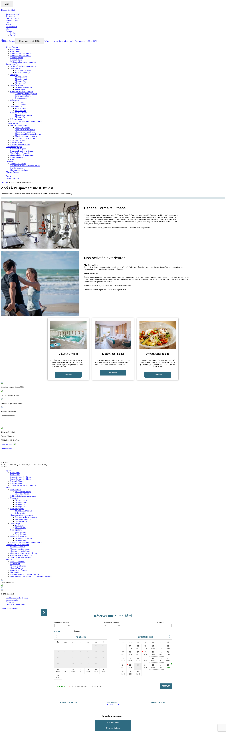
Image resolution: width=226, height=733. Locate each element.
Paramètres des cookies (9, 608)
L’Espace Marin (16, 119)
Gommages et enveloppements (21, 92)
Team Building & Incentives (20, 153)
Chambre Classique (22, 128)
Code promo (159, 622)
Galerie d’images (12, 20)
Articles (8, 25)
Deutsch (13, 35)
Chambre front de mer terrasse (26, 136)
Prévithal (9, 559)
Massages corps (21, 77)
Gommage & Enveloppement (26, 94)
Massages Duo (20, 81)
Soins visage (19, 102)
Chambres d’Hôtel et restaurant (17, 545)
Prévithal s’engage (12, 18)
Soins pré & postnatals (18, 113)
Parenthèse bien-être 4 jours (20, 53)
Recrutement (10, 16)
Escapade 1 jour (16, 60)
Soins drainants (20, 111)
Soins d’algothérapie (22, 73)
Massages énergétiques (23, 87)
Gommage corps (21, 98)
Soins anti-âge (20, 104)
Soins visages (15, 100)
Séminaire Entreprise (18, 149)
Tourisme (9, 162)
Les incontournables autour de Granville (25, 166)
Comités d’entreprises (18, 566)
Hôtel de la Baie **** (14, 123)
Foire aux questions (17, 562)
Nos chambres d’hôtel (18, 126)
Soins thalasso (15, 68)
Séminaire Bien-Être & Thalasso (22, 151)
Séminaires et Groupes (18, 570)
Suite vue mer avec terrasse (25, 138)
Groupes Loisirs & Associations (22, 155)
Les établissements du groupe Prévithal (24, 574)
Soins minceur (20, 109)
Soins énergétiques (17, 85)
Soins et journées (12, 64)
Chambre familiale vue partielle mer (28, 134)
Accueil (4, 182)
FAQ (7, 29)
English (13, 33)
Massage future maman (23, 115)
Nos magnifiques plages (19, 170)
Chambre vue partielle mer (25, 132)
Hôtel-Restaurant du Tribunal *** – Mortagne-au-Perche (31, 576)
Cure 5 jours (15, 51)
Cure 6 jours (15, 49)
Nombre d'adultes (61, 622)
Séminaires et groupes (14, 147)
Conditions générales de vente (17, 598)
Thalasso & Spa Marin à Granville (23, 62)
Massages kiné (20, 83)
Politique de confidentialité (15, 604)
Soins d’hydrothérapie (23, 70)
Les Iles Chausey (16, 168)
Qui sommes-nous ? (13, 14)
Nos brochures (15, 572)
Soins (8, 487)
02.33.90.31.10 (113, 704)
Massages (14, 75)
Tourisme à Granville (18, 164)
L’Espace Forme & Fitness (20, 145)
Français (9, 31)
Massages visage (21, 79)
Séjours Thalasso (12, 47)
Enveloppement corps (23, 96)
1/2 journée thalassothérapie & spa (23, 66)
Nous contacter (11, 27)
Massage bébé (20, 117)
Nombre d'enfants (111, 622)
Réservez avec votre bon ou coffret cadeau (26, 121)
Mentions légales (12, 600)
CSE (7, 22)
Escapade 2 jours (16, 58)
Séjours (8, 471)
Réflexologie (20, 89)
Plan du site (10, 602)
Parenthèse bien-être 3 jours (20, 56)
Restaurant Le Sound (18, 140)
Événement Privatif (17, 157)
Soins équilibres (16, 106)
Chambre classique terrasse (25, 130)
